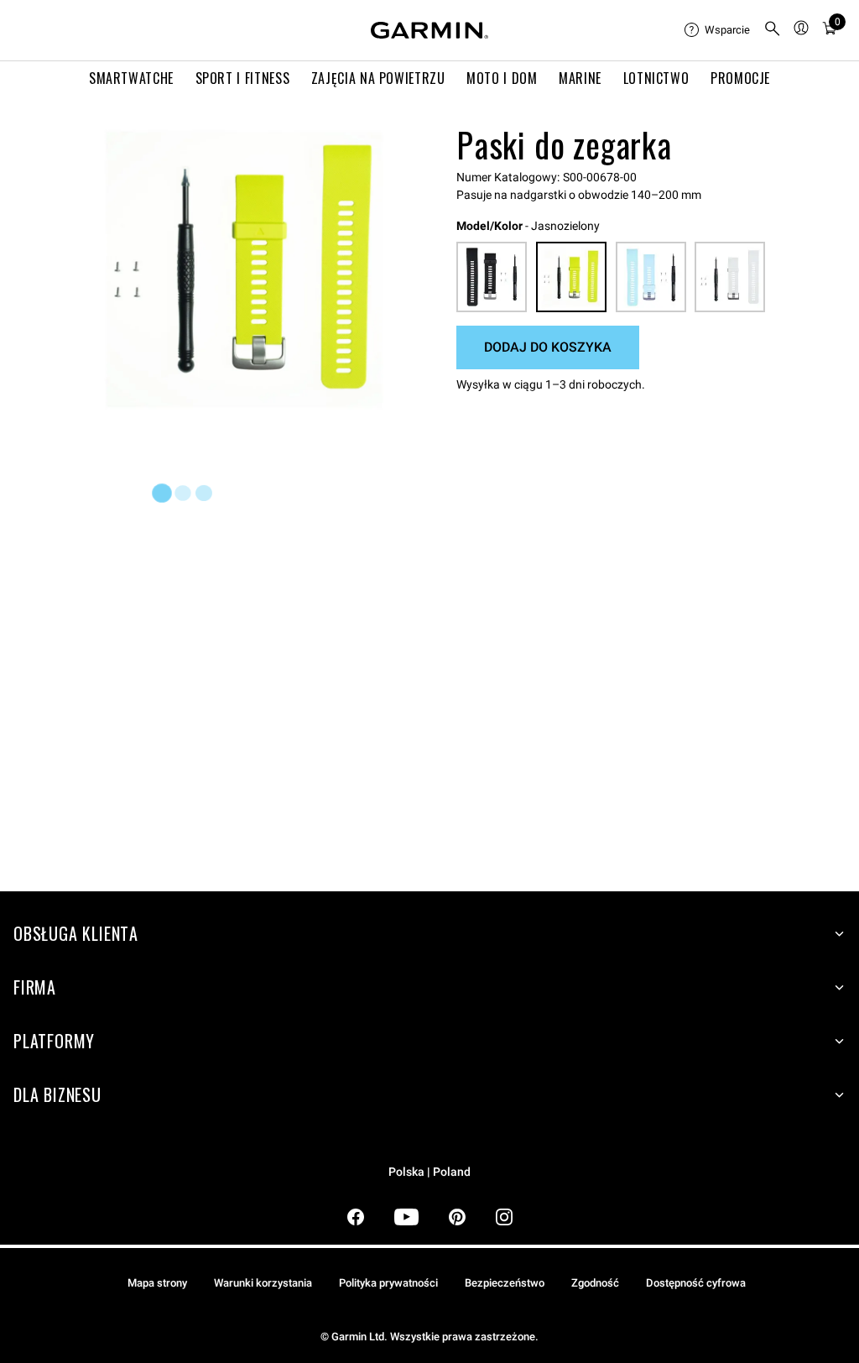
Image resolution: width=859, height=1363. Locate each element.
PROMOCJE (740, 78)
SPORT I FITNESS (242, 78)
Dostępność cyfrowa (696, 1283)
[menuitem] (717, 30)
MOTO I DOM (501, 78)
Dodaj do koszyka (548, 347)
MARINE (580, 78)
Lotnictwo (656, 78)
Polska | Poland (429, 1172)
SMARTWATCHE (131, 78)
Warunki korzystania (263, 1283)
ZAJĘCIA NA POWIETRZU (378, 78)
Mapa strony (157, 1283)
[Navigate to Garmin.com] (429, 30)
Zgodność (595, 1283)
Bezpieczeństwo (504, 1283)
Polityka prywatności (388, 1283)
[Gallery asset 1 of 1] (244, 269)
